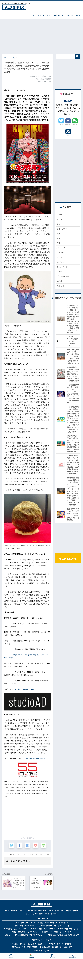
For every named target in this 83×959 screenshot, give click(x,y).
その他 (59, 281)
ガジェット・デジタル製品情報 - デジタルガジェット (24, 935)
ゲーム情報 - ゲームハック (24, 926)
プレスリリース (45, 854)
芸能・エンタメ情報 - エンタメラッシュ (54, 923)
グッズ (59, 257)
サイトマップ (52, 914)
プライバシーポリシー (38, 910)
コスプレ (60, 253)
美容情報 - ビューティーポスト (17, 929)
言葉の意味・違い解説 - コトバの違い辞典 (57, 947)
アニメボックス (44, 951)
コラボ (59, 272)
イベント (33, 854)
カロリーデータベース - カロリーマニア (28, 944)
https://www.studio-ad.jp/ (35, 758)
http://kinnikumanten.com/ (24, 689)
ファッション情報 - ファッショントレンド (54, 926)
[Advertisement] (41, 35)
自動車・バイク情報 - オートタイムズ (57, 932)
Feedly (75, 124)
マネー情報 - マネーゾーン (69, 929)
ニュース (60, 215)
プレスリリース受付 (73, 15)
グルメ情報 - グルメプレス (25, 923)
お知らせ (60, 286)
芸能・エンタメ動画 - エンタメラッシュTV (63, 935)
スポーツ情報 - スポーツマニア (44, 929)
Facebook (68, 124)
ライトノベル (62, 229)
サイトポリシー (57, 910)
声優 (58, 243)
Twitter (61, 124)
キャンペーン (62, 267)
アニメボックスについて (42, 15)
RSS (68, 135)
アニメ (20, 854)
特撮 (58, 234)
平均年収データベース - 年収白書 (59, 944)
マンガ (26, 854)
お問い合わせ (58, 15)
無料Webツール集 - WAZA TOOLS (24, 947)
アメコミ (60, 238)
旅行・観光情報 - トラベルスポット (26, 932)
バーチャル (61, 248)
